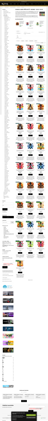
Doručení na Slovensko (38, 415)
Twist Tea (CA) (6, 168)
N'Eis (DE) (6, 130)
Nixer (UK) (6, 133)
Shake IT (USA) (6, 155)
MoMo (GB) (6, 123)
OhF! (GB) (6, 135)
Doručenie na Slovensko (6, 232)
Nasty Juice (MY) (6, 131)
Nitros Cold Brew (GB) (7, 132)
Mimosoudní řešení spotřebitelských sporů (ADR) (9, 234)
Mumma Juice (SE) (7, 128)
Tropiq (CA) (6, 166)
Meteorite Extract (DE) (7, 120)
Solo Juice (6, 44)
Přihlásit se (4, 209)
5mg (2, 364)
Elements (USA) (6, 80)
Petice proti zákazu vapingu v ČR (6, 242)
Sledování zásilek (6, 230)
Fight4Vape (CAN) (6, 85)
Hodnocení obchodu (6, 237)
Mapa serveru (9, 415)
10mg (3, 370)
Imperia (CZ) (6, 96)
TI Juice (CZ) (6, 163)
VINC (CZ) (6, 182)
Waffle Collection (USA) (7, 183)
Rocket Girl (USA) (6, 154)
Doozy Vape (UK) (6, 69)
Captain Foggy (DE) (7, 50)
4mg (2, 363)
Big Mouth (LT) (6, 38)
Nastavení (14, 419)
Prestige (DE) (6, 141)
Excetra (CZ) (6, 81)
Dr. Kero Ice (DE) (6, 71)
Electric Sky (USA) (6, 79)
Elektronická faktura (6, 236)
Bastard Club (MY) (6, 36)
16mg (3, 376)
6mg (2, 366)
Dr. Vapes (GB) (6, 72)
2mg (2, 360)
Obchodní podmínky (6, 231)
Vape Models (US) (6, 175)
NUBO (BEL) (6, 134)
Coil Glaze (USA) (6, 55)
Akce (18, 32)
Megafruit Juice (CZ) (7, 119)
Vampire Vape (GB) (7, 171)
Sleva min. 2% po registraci (27, 33)
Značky (4, 198)
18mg (3, 378)
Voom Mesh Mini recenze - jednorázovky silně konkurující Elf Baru (8, 245)
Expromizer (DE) (6, 83)
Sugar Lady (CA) (6, 161)
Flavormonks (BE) (6, 89)
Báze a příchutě (5, 15)
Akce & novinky (5, 10)
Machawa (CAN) (6, 116)
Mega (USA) (6, 118)
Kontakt (5, 227)
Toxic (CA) (6, 165)
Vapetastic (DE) (6, 177)
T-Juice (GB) (6, 162)
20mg (3, 379)
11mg (3, 372)
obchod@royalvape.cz (6, 251)
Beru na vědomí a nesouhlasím (31, 417)
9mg (2, 369)
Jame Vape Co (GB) (7, 98)
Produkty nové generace (6, 197)
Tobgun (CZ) (6, 164)
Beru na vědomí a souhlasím (31, 415)
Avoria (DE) (6, 31)
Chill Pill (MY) (6, 53)
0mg (2, 357)
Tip (32, 32)
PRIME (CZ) (6, 142)
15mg (3, 375)
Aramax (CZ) (6, 30)
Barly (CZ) (6, 35)
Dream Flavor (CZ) (7, 73)
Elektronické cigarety (6, 11)
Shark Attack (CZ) (6, 156)
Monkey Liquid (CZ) (7, 124)
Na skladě (18, 31)
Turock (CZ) (6, 167)
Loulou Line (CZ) (6, 114)
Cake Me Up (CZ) (6, 49)
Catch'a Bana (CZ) (6, 51)
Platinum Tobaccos (7, 43)
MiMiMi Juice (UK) (6, 122)
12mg (3, 373)
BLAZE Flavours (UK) (7, 40)
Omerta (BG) (6, 137)
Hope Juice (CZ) (6, 93)
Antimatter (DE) (6, 29)
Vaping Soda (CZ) (6, 179)
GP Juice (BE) (6, 91)
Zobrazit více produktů (30, 28)
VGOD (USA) (6, 181)
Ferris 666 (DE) (6, 84)
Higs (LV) (5, 92)
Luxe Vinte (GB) (6, 115)
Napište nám (5, 228)
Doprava (5, 229)
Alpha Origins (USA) (7, 28)
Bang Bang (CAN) (6, 32)
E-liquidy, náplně (5, 14)
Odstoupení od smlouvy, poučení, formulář (9, 233)
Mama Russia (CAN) (7, 117)
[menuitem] (11, 4)
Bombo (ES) (6, 42)
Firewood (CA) (6, 86)
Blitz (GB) (6, 41)
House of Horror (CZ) (7, 94)
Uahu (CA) (6, 169)
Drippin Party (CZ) (6, 76)
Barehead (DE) (6, 34)
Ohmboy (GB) (6, 136)
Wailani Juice (6, 45)
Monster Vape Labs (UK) (7, 127)
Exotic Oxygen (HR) (7, 82)
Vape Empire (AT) (6, 173)
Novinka (25, 32)
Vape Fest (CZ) (6, 174)
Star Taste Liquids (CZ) (7, 159)
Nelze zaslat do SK (41, 32)
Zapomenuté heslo (4, 212)
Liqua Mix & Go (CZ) (7, 113)
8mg (2, 367)
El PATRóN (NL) (6, 78)
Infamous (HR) (6, 97)
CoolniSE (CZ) (6, 57)
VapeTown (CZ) (6, 178)
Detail (20, 76)
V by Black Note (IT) (7, 170)
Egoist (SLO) (6, 77)
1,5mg (3, 358)
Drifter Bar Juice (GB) (7, 74)
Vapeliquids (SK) (6, 176)
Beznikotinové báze (6, 16)
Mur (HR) (5, 129)
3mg (2, 361)
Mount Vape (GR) (6, 125)
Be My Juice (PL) (6, 37)
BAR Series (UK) (6, 33)
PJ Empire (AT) (6, 140)
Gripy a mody (5, 13)
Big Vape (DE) (6, 39)
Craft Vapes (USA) (6, 58)
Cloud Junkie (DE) (6, 54)
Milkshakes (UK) (6, 121)
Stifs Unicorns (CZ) (7, 160)
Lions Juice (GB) (6, 111)
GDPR (4, 235)
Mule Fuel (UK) (6, 126)
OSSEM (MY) (6, 139)
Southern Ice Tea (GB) (7, 157)
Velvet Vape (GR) (6, 180)
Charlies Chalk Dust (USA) (7, 52)
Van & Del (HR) (6, 172)
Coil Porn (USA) (6, 56)
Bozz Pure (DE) (6, 47)
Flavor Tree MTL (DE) (7, 88)
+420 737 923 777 (5, 252)
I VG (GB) (5, 95)
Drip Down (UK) (6, 75)
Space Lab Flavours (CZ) (7, 158)
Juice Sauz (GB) (6, 99)
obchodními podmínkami (38, 408)
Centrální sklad (19, 33)
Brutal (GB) (6, 48)
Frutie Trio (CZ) (6, 90)
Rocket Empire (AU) (7, 153)
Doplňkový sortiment (6, 196)
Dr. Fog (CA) (6, 70)
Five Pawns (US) (6, 87)
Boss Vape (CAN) (6, 46)
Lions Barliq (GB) (6, 112)
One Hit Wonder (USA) (7, 138)
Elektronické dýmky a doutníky (7, 12)
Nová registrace (4, 211)
